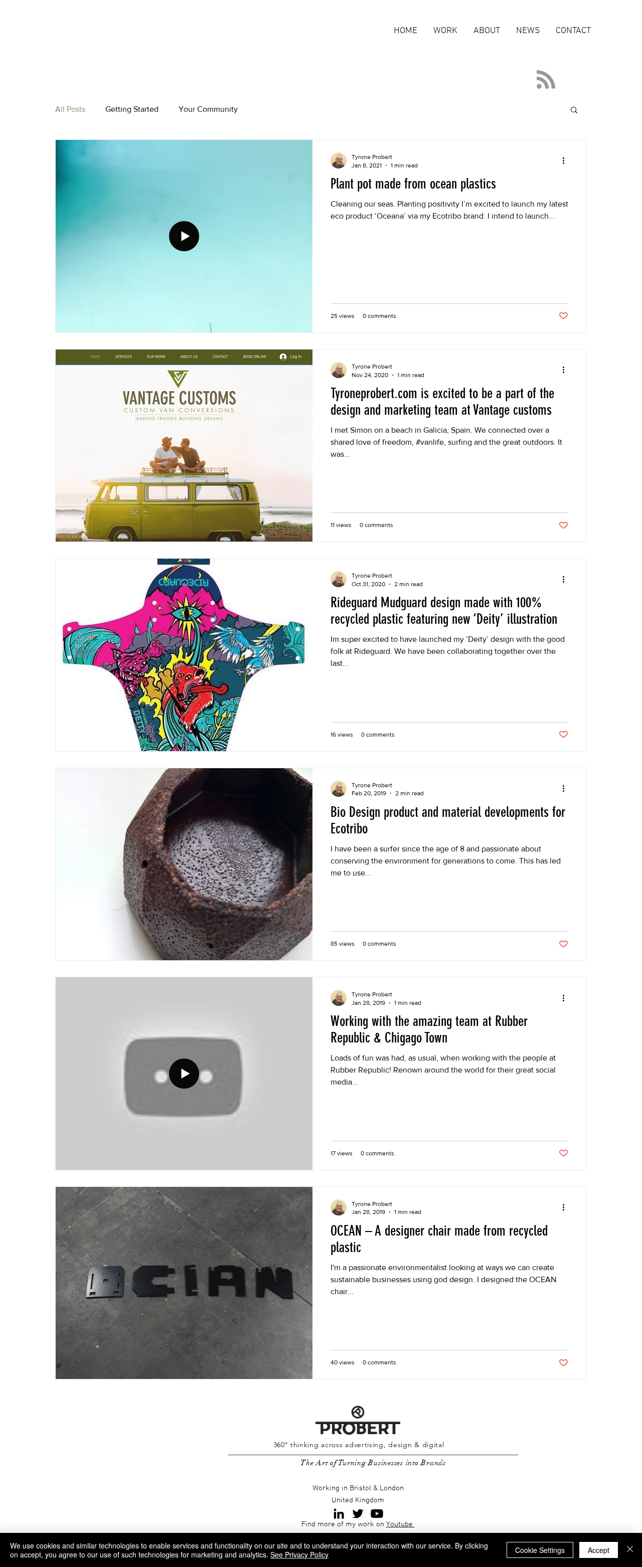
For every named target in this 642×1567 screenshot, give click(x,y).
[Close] (630, 1550)
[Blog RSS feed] (546, 80)
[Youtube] (377, 1513)
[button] (574, 110)
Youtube (400, 1524)
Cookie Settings (540, 1550)
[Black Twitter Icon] (358, 1513)
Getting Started (131, 109)
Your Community (208, 109)
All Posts (70, 109)
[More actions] (567, 160)
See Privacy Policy (299, 1554)
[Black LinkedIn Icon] (339, 1513)
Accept (598, 1550)
